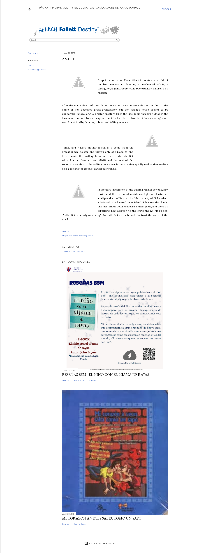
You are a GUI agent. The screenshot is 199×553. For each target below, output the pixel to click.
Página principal (50, 7)
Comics (32, 65)
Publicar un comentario (75, 251)
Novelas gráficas (37, 69)
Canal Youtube (130, 7)
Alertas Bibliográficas (78, 7)
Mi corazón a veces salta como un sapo (101, 518)
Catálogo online (107, 7)
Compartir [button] (33, 53)
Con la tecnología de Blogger (102, 543)
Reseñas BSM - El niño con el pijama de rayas (105, 374)
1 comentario (80, 524)
